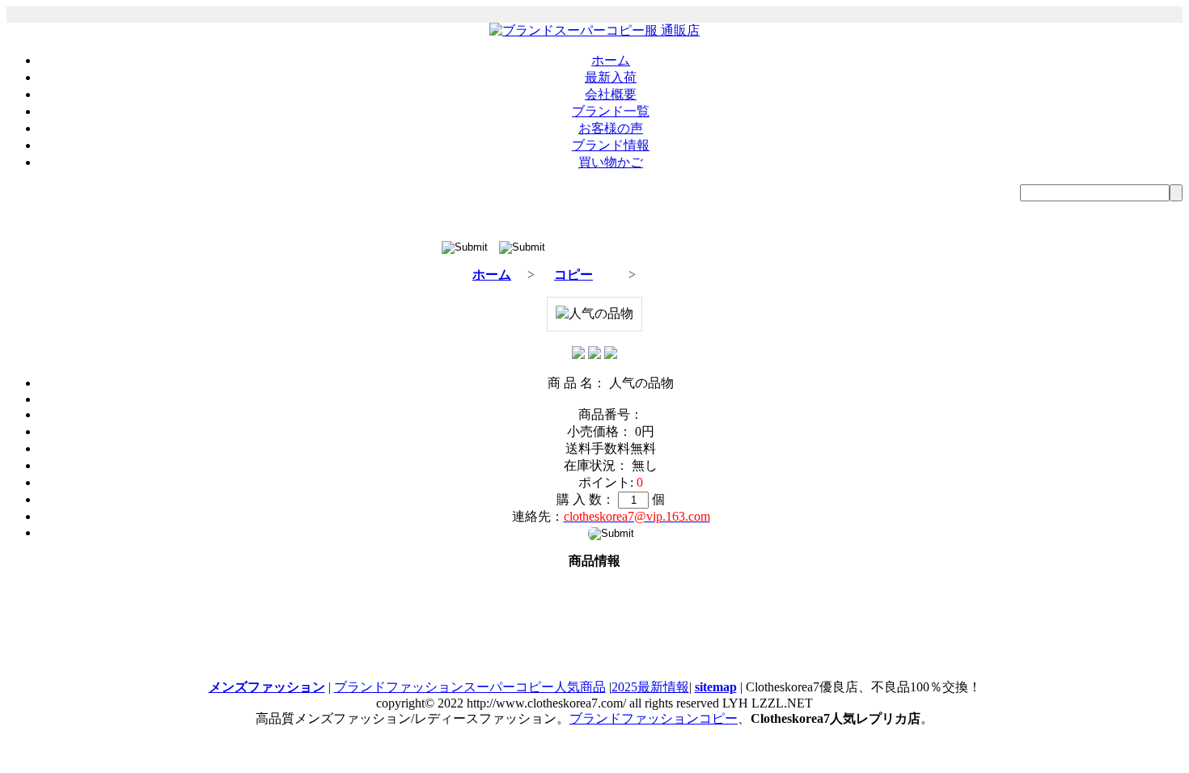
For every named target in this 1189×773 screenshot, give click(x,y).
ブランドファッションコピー (653, 718)
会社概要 (611, 94)
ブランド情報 (611, 145)
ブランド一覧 (611, 111)
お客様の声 (610, 128)
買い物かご (610, 162)
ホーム (610, 60)
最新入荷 (611, 77)
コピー (573, 274)
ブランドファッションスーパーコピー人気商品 (470, 687)
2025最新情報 (650, 687)
